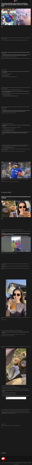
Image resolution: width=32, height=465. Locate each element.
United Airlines (9, 192)
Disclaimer (5, 462)
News (9, 7)
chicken (4, 412)
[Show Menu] (1, 1)
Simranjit (2, 7)
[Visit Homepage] (16, 1)
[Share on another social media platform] (2, 26)
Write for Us (13, 462)
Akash (2, 199)
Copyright (8, 462)
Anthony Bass (4, 192)
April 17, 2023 (12, 130)
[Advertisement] (16, 32)
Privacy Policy (29, 462)
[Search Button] (30, 1)
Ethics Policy (16, 462)
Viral (7, 7)
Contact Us (3, 462)
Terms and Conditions (25, 462)
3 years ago (6, 7)
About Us (10, 462)
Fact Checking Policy (20, 462)
